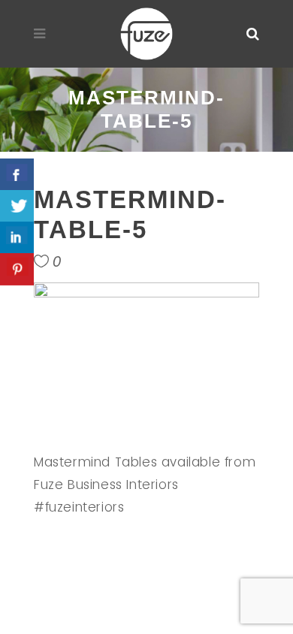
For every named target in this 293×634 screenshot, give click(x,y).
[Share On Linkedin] (17, 238)
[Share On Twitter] (17, 206)
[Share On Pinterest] (17, 269)
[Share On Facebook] (17, 174)
